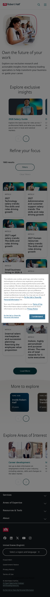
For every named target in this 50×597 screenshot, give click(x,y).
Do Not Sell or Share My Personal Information (12, 316)
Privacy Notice (32, 309)
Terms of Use (37, 304)
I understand (37, 317)
